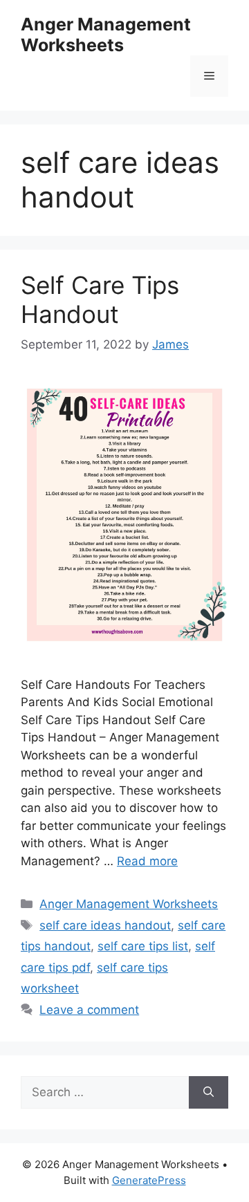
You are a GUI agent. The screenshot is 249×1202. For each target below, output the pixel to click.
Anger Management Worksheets (106, 34)
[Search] (208, 1092)
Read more (147, 861)
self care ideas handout (105, 925)
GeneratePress (149, 1180)
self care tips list (143, 946)
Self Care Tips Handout (100, 299)
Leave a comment (89, 1010)
